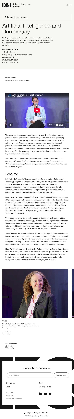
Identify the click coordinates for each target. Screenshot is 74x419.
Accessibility (9, 395)
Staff (40, 383)
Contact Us (10, 383)
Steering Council (45, 387)
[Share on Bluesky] (50, 394)
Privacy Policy (10, 393)
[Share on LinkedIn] (7, 347)
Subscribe (61, 375)
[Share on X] (12, 347)
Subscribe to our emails (37, 368)
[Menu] (71, 5)
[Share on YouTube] (45, 394)
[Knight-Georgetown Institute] (16, 5)
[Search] (67, 5)
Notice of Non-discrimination (14, 398)
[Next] (9, 333)
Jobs (8, 387)
